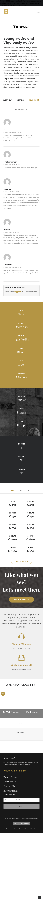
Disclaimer (33, 829)
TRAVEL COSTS (21, 561)
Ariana (36, 732)
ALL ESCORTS (22, 732)
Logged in (18, 292)
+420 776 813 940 (15, 770)
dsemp (7, 229)
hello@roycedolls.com (21, 669)
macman (7, 189)
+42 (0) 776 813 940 (21, 648)
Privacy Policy (23, 829)
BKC (5, 129)
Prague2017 (9, 264)
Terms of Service (11, 829)
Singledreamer (10, 162)
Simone (7, 732)
